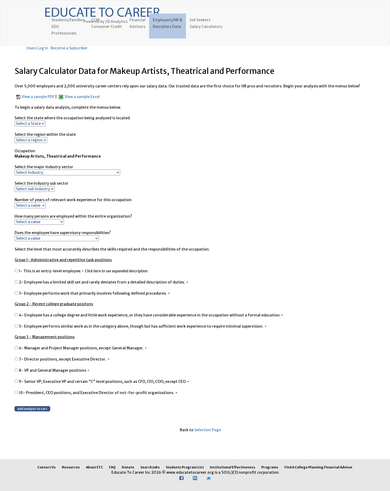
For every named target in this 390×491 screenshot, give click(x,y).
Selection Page (207, 429)
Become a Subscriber (69, 48)
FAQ (112, 467)
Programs (269, 467)
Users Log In (37, 48)
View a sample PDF (38, 96)
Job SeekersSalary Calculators (206, 23)
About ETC (94, 467)
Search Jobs (150, 467)
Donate (128, 467)
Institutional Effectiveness (232, 467)
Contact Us (46, 467)
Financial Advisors (137, 23)
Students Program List (185, 467)
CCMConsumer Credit (106, 23)
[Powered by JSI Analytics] (102, 7)
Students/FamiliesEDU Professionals (67, 27)
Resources (71, 467)
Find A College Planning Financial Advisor (318, 467)
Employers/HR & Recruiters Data (167, 23)
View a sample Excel (82, 96)
